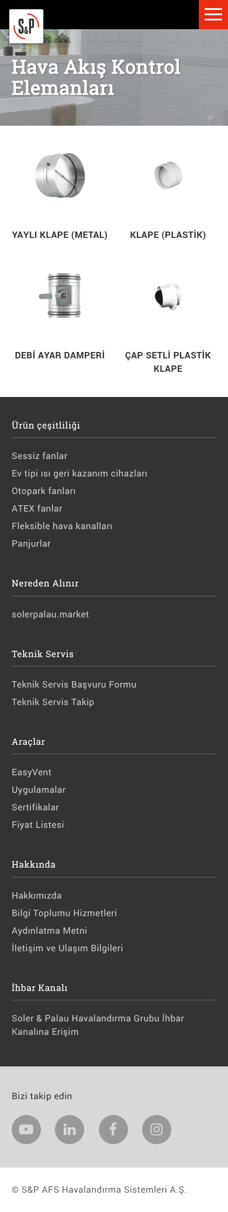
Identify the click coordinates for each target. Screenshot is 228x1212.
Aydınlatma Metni (49, 931)
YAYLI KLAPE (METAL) (60, 235)
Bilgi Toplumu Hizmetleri (64, 913)
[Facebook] (113, 1129)
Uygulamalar (39, 790)
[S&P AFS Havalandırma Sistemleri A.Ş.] (26, 41)
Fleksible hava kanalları (62, 526)
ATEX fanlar (37, 509)
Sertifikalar (35, 807)
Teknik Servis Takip (53, 702)
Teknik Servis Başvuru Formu (74, 684)
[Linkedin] (69, 1129)
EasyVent (32, 772)
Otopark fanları (44, 491)
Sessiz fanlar (39, 456)
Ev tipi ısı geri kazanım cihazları (79, 473)
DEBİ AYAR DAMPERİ (60, 355)
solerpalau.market (50, 614)
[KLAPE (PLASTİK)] (168, 177)
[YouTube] (26, 1129)
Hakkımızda (37, 896)
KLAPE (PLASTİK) (168, 235)
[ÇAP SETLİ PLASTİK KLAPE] (168, 297)
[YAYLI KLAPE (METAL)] (59, 177)
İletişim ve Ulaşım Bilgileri (67, 948)
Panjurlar (31, 544)
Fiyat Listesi (38, 825)
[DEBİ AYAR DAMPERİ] (59, 297)
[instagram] (156, 1129)
